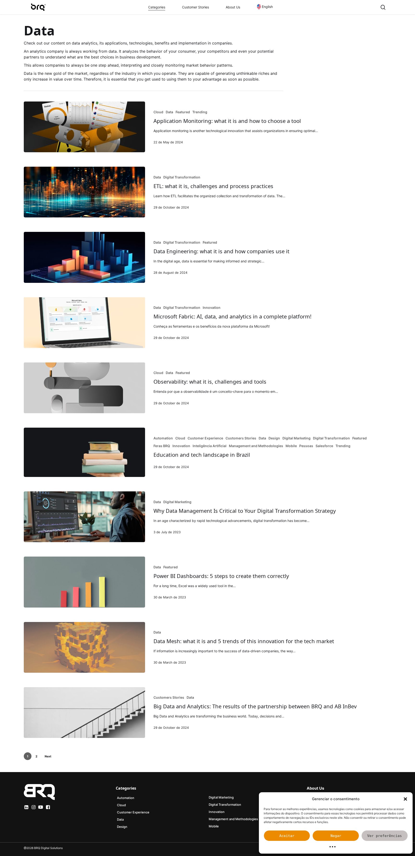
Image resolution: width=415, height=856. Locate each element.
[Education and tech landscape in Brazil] (84, 452)
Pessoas (306, 446)
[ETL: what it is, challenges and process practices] (84, 192)
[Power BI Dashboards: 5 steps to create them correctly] (84, 582)
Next (48, 756)
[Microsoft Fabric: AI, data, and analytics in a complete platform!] (84, 322)
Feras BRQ (161, 446)
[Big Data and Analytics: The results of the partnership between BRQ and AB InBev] (84, 712)
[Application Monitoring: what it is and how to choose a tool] (84, 126)
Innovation (211, 307)
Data (169, 112)
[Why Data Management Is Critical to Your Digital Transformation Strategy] (84, 516)
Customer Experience (205, 438)
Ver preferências (384, 836)
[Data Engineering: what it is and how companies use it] (84, 257)
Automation (163, 438)
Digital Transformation (181, 177)
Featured (183, 112)
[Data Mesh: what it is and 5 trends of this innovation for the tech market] (84, 647)
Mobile (291, 446)
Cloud (158, 112)
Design (274, 438)
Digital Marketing (296, 438)
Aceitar (286, 836)
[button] (405, 799)
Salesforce (324, 446)
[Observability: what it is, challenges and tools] (84, 387)
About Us (315, 788)
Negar (335, 836)
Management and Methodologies (256, 446)
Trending (199, 112)
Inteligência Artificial (209, 446)
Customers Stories (241, 438)
